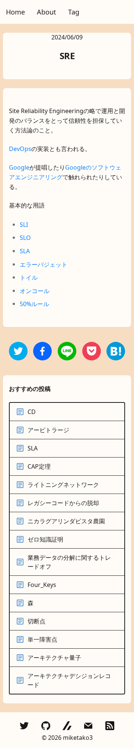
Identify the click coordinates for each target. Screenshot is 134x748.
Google (19, 167)
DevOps (20, 149)
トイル (29, 277)
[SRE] (42, 351)
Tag (73, 11)
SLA (25, 251)
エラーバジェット (43, 264)
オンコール (35, 291)
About (46, 11)
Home (15, 11)
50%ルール (34, 304)
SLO (25, 238)
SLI (24, 225)
